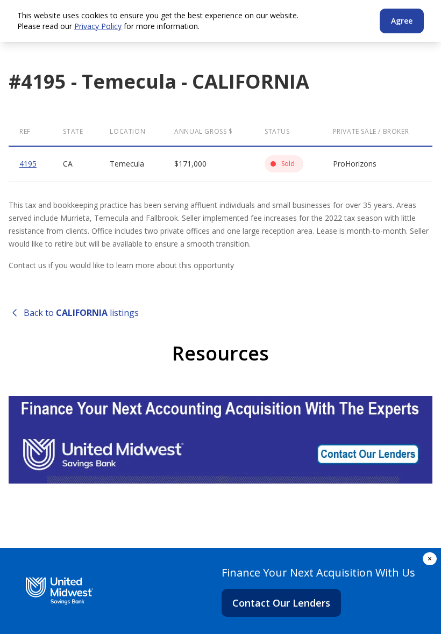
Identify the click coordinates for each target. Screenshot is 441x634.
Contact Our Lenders (281, 602)
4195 (28, 163)
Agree (401, 21)
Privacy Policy (98, 26)
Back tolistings (81, 313)
